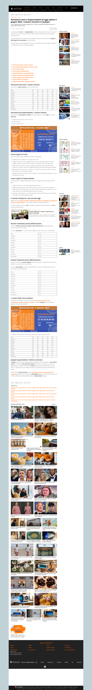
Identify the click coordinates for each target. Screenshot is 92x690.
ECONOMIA (47, 7)
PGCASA (44, 687)
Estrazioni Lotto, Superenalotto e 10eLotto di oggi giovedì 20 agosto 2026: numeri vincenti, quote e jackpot (34, 388)
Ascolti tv (50, 10)
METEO (72, 249)
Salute (29, 647)
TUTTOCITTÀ (54, 687)
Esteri (48, 645)
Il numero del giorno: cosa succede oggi (23, 73)
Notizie (16, 662)
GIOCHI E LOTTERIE (17, 17)
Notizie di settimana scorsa (16, 654)
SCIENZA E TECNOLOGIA (75, 195)
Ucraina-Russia (31, 649)
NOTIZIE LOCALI (74, 93)
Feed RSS (42, 662)
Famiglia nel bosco (43, 10)
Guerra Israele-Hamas (70, 649)
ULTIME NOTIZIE (27, 7)
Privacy (26, 688)
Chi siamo (18, 688)
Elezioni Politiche (51, 649)
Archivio (66, 662)
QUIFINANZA (66, 687)
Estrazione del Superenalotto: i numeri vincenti (24, 67)
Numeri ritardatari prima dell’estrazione (23, 75)
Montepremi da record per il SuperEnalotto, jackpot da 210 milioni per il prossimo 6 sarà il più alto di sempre (33, 400)
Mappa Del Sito (50, 662)
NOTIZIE (18, 8)
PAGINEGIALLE (31, 687)
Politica (30, 645)
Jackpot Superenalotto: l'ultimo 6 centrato (23, 81)
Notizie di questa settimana (16, 653)
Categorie (59, 662)
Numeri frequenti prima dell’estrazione (22, 77)
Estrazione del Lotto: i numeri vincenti (22, 65)
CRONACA (35, 7)
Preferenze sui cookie (36, 688)
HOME (12, 17)
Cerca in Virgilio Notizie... (28, 662)
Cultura (12, 647)
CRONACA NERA (74, 215)
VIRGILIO (27, 687)
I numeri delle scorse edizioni (20, 79)
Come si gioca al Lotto (18, 69)
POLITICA (41, 7)
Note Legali (22, 688)
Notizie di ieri (13, 651)
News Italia (79, 662)
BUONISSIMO (70, 687)
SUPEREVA (75, 687)
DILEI (58, 687)
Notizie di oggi (13, 649)
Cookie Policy (30, 688)
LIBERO (24, 687)
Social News (67, 647)
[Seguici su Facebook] (45, 667)
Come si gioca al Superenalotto (20, 71)
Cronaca (12, 645)
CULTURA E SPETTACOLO (75, 39)
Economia (67, 645)
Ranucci (61, 10)
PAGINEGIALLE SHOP (38, 687)
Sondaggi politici (56, 10)
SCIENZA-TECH (60, 7)
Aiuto (41, 688)
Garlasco (37, 10)
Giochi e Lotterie (50, 647)
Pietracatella (32, 10)
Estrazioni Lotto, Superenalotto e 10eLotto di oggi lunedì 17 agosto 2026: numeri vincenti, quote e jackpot (34, 394)
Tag (72, 662)
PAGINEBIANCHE (49, 687)
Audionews (73, 8)
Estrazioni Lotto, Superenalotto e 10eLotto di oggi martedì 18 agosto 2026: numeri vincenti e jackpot (33, 397)
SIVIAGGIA (61, 687)
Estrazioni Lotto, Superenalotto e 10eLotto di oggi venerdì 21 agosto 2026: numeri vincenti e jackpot (32, 391)
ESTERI (53, 7)
